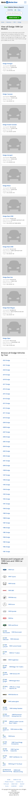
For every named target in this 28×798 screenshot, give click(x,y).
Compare (13, 786)
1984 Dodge (6, 537)
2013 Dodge (6, 403)
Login (21, 786)
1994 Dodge (6, 489)
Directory (14, 784)
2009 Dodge (6, 422)
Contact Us (19, 782)
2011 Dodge (6, 413)
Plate (19, 10)
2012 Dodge (6, 408)
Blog (6, 786)
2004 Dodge (6, 446)
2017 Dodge (6, 384)
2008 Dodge (6, 427)
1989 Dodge (6, 513)
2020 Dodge (6, 370)
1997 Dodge (6, 475)
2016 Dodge (6, 389)
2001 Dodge (6, 461)
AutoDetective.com (9, 2)
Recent (22, 784)
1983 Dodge (6, 542)
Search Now (13, 18)
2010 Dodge (6, 418)
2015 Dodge (6, 394)
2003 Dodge (6, 451)
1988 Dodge (6, 518)
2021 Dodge (6, 365)
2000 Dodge (6, 465)
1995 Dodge (6, 484)
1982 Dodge (6, 547)
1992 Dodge (6, 499)
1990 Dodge (6, 508)
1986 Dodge (6, 528)
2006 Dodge (6, 437)
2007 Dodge (6, 432)
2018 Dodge (6, 379)
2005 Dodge (6, 441)
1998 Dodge (6, 470)
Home (8, 779)
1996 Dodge (6, 480)
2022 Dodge (6, 360)
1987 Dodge (6, 523)
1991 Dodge (6, 504)
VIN (15, 10)
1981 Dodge (6, 551)
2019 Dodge (6, 375)
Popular (6, 784)
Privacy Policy (9, 782)
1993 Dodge (6, 494)
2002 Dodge (6, 456)
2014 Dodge (6, 398)
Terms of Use (17, 779)
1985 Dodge (6, 532)
